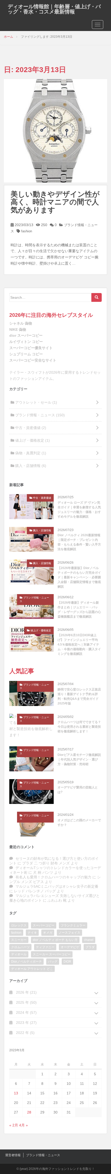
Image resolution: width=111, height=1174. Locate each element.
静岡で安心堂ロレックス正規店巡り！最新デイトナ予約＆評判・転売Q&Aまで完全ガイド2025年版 (79, 696)
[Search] (96, 297)
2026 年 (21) (26, 992)
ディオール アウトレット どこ (32, 969)
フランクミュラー (73, 925)
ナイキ (32, 932)
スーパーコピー (43, 925)
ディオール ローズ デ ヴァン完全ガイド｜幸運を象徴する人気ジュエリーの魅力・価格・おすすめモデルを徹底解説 (79, 509)
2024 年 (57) (26, 1012)
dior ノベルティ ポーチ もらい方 (55, 940)
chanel (88, 940)
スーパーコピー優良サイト (31, 348)
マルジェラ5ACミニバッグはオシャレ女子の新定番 (56, 886)
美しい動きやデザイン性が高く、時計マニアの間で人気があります (55, 202)
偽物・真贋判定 (30, 453)
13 (16, 1093)
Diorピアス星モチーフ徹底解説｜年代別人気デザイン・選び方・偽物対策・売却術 (79, 759)
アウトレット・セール (35, 402)
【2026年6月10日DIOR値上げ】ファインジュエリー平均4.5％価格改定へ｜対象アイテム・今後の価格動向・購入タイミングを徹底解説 (79, 644)
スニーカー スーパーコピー (52, 954)
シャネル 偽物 (20, 323)
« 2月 (13, 1125)
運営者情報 (13, 1155)
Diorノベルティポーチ (26, 961)
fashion (26, 231)
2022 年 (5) (25, 1033)
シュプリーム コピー (26, 354)
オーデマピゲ (70, 947)
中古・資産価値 (30, 428)
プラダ (90, 947)
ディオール (19, 954)
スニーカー (19, 940)
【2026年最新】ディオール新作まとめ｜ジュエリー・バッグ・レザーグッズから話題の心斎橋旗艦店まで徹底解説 (79, 609)
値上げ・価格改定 (32, 440)
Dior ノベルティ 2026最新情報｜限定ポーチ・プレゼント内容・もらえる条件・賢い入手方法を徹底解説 (79, 542)
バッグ (52, 961)
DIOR (67, 961)
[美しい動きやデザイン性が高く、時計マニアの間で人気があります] (55, 130)
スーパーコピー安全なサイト (32, 360)
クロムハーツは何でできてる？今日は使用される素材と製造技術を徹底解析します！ (79, 726)
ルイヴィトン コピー (26, 342)
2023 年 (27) (26, 1022)
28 (29, 1112)
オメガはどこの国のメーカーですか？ (79, 822)
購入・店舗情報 (30, 466)
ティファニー (45, 947)
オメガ (47, 932)
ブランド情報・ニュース (39, 415)
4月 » (23, 1125)
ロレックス (19, 925)
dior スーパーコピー (26, 335)
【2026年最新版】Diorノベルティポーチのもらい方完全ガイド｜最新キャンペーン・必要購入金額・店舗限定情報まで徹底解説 (79, 577)
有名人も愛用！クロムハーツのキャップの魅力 (53, 877)
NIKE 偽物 (17, 329)
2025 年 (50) (26, 1002)
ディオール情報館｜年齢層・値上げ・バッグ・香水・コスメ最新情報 (54, 9)
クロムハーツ (20, 947)
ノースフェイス (69, 932)
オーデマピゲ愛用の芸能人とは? (78, 790)
